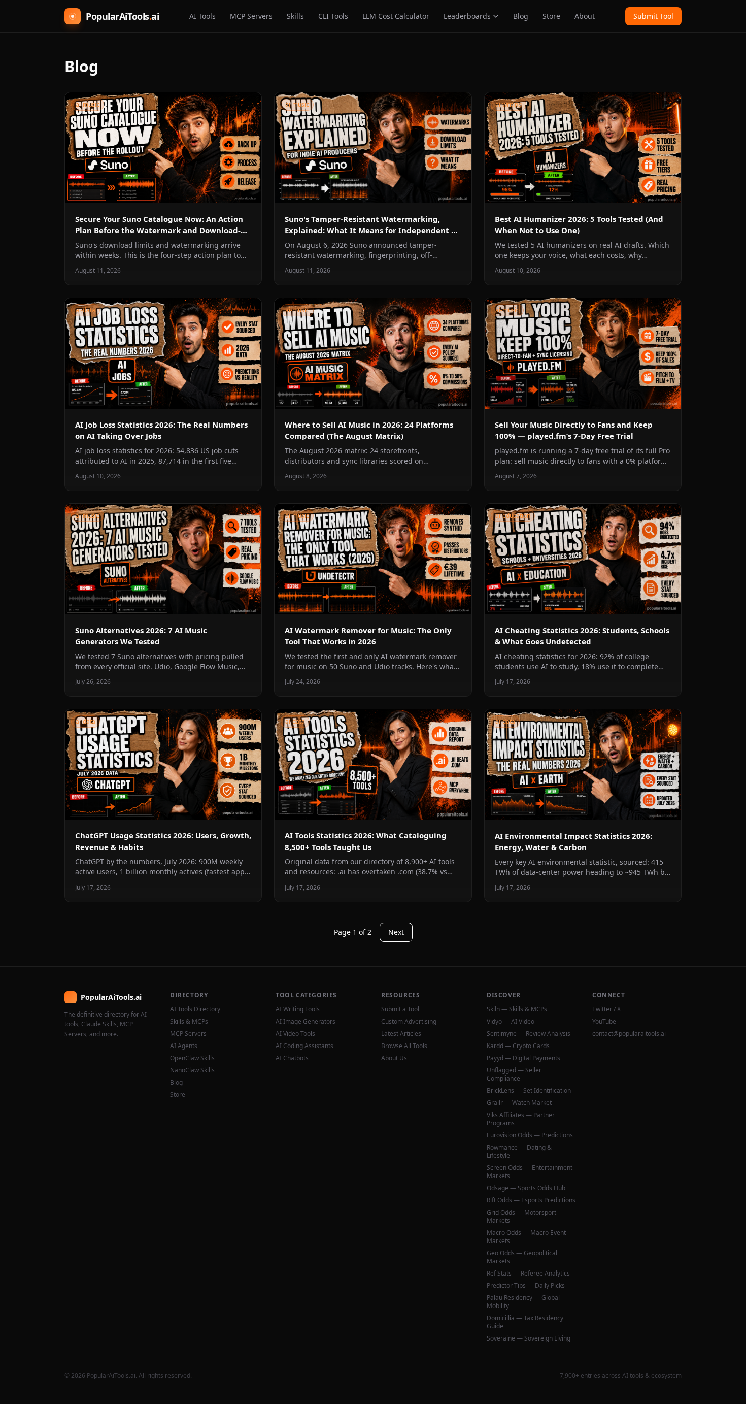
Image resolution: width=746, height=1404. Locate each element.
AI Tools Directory (195, 1009)
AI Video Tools (295, 1034)
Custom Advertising (408, 1022)
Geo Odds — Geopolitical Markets (522, 1257)
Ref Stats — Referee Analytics (528, 1273)
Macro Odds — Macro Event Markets (526, 1237)
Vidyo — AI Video (510, 1022)
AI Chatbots (292, 1058)
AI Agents (183, 1046)
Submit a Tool (400, 1009)
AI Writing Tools (298, 1009)
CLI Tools (333, 16)
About (584, 16)
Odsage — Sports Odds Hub (526, 1188)
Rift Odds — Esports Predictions (531, 1200)
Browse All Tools (404, 1046)
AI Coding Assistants (304, 1046)
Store (551, 16)
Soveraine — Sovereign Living (528, 1338)
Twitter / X (606, 1009)
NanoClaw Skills (192, 1070)
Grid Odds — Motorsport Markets (521, 1217)
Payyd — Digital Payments (523, 1058)
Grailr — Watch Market (519, 1103)
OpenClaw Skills (192, 1058)
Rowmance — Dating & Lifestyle (519, 1152)
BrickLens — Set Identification (529, 1091)
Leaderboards (467, 16)
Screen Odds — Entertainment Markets (529, 1172)
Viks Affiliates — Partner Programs (521, 1119)
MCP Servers (251, 16)
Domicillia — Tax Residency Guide (525, 1322)
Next (396, 932)
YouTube (604, 1022)
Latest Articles (401, 1034)
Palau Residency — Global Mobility (523, 1302)
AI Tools (202, 16)
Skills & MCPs (189, 1022)
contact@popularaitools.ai (629, 1034)
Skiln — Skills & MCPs (517, 1009)
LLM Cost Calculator (395, 16)
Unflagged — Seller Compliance (514, 1074)
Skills (295, 16)
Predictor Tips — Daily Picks (526, 1286)
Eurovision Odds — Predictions (530, 1135)
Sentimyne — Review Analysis (528, 1034)
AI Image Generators (305, 1022)
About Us (394, 1058)
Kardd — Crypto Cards (518, 1046)
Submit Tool (653, 16)
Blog (520, 16)
